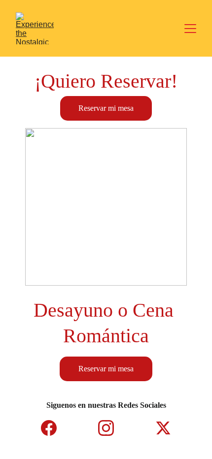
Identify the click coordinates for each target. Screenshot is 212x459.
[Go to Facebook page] (54, 428)
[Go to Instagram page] (111, 428)
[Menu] (190, 28)
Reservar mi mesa (106, 108)
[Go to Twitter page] (163, 428)
